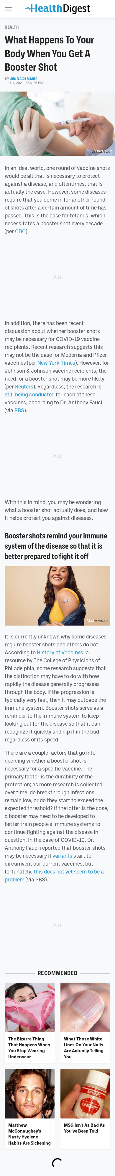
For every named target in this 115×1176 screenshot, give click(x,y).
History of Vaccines (60, 652)
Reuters (24, 386)
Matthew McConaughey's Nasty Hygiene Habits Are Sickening (29, 1134)
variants (62, 855)
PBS (19, 410)
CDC (20, 231)
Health (12, 27)
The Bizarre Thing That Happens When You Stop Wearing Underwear (29, 1048)
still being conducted (30, 394)
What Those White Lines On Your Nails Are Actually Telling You (84, 1048)
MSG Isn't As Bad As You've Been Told (84, 1128)
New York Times (56, 362)
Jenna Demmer (23, 79)
